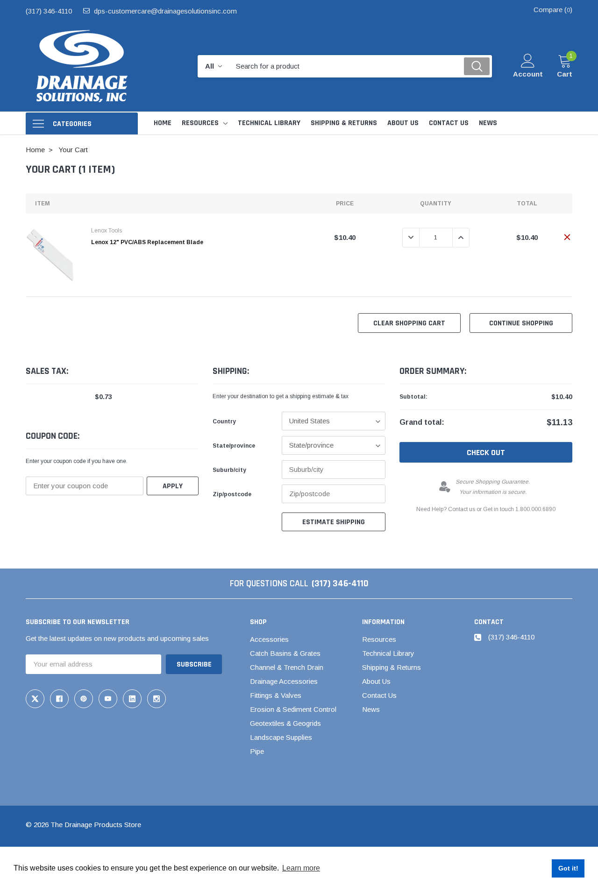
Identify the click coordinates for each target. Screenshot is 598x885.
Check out (486, 452)
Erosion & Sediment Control (293, 709)
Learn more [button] (301, 868)
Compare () (553, 10)
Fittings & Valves (275, 695)
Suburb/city (229, 470)
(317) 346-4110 (49, 10)
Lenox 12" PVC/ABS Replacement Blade (147, 242)
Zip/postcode (232, 494)
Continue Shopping (521, 323)
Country (224, 421)
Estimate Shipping (333, 522)
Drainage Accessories (284, 681)
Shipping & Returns (391, 667)
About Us (376, 681)
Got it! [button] (568, 868)
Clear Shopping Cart (409, 323)
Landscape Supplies (281, 737)
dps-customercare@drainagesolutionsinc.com (165, 10)
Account (528, 74)
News (371, 709)
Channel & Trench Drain (286, 667)
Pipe (257, 751)
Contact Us (379, 695)
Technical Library (388, 653)
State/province (234, 445)
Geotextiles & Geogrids (285, 723)
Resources (200, 123)
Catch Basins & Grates (285, 653)
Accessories (269, 639)
